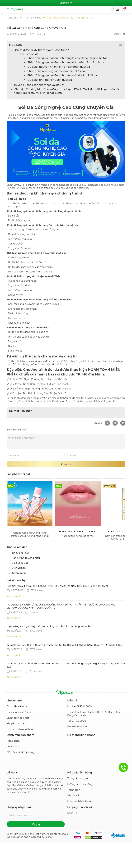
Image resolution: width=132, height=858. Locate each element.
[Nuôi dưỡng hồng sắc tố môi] (77, 503)
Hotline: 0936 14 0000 (79, 706)
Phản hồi (66, 464)
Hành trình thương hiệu (26, 557)
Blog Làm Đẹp (20, 562)
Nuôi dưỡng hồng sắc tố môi (78, 535)
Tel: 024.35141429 (76, 720)
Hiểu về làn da (29, 54)
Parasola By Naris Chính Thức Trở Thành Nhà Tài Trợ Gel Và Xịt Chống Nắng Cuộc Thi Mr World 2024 (64, 645)
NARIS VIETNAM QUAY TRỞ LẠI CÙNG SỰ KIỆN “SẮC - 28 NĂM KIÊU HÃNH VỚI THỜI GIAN (57, 586)
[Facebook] (107, 423)
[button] (8, 511)
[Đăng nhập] (118, 9)
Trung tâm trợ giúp (78, 778)
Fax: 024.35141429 (77, 726)
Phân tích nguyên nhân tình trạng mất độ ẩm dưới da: (62, 75)
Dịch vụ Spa (19, 567)
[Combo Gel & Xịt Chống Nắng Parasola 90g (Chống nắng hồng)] (29, 503)
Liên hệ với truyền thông (20, 729)
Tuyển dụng (19, 573)
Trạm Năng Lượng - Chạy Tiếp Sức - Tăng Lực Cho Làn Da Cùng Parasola (48, 626)
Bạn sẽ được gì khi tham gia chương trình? (41, 50)
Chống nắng (14, 746)
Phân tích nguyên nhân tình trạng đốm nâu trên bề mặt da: (65, 62)
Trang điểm (13, 740)
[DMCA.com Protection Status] (94, 837)
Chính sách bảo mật (18, 717)
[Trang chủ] (17, 9)
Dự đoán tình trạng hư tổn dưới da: (49, 79)
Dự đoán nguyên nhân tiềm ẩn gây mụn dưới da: (58, 66)
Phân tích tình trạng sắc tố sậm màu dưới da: (56, 71)
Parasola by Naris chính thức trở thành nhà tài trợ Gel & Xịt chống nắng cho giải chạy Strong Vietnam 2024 (66, 665)
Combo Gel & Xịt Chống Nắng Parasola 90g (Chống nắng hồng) (30, 534)
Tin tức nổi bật (32, 17)
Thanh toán (73, 789)
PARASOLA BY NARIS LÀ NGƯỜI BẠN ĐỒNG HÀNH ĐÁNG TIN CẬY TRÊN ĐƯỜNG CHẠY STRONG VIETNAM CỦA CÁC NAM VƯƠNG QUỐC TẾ (61, 606)
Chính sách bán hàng (79, 801)
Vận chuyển (73, 795)
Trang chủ (12, 17)
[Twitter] (124, 34)
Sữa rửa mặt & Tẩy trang (20, 752)
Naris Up (72, 813)
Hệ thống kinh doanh (81, 734)
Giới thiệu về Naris (17, 706)
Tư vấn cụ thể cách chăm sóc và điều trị (39, 84)
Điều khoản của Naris (19, 712)
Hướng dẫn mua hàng (79, 784)
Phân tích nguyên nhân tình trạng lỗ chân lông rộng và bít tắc (67, 58)
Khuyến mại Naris (17, 723)
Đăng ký (35, 824)
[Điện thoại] (123, 767)
